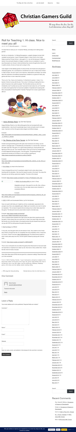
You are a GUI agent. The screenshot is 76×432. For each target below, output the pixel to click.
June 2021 (55, 229)
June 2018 (55, 320)
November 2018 (56, 307)
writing (31, 265)
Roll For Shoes (7, 227)
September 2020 (56, 251)
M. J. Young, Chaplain (61, 414)
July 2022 (54, 196)
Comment (4, 308)
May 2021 (54, 231)
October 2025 (55, 98)
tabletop (18, 265)
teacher (22, 265)
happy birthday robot (36, 261)
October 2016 (55, 370)
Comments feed (56, 58)
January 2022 (55, 211)
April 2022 (55, 204)
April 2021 (55, 234)
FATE (4, 200)
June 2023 (55, 168)
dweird (9, 261)
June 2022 (55, 199)
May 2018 (54, 322)
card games (34, 260)
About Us (50, 3)
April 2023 (55, 173)
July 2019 (54, 287)
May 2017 (54, 352)
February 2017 (56, 360)
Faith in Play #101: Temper (67, 412)
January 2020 (55, 272)
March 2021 (55, 236)
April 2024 (55, 143)
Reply (5, 292)
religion (19, 263)
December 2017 (56, 335)
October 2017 (55, 340)
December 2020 (56, 244)
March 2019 (55, 297)
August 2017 (55, 345)
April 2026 (55, 83)
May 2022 (54, 201)
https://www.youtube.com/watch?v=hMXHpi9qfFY (20, 242)
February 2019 (56, 299)
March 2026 (55, 85)
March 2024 (55, 146)
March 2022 (55, 206)
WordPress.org (56, 60)
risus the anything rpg (26, 263)
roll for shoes (8, 265)
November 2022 (56, 186)
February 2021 (56, 239)
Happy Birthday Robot (10, 122)
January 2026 (55, 90)
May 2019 (54, 292)
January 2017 (55, 362)
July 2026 (54, 75)
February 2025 (56, 118)
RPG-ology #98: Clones (65, 419)
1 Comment (23, 46)
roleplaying (34, 263)
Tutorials (17, 260)
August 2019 (55, 284)
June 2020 (55, 259)
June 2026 (55, 78)
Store (58, 3)
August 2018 (55, 315)
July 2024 (54, 136)
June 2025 (55, 108)
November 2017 (56, 337)
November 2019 (56, 277)
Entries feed (55, 55)
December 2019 (56, 274)
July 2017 (54, 347)
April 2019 (55, 294)
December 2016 (56, 365)
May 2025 (54, 110)
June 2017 (55, 350)
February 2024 (56, 148)
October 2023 (55, 158)
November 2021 (56, 216)
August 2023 (55, 163)
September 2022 (56, 191)
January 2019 (55, 302)
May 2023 (54, 171)
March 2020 (55, 267)
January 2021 (55, 241)
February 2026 (56, 88)
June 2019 (55, 289)
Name (4, 327)
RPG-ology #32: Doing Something (10, 271)
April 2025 (55, 113)
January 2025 (55, 120)
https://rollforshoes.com (23, 234)
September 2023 (56, 161)
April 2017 (55, 355)
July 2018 (54, 317)
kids (16, 263)
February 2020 (56, 269)
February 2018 (56, 330)
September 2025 (56, 100)
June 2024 (55, 138)
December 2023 (56, 153)
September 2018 (56, 312)
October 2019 (55, 279)
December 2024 (56, 123)
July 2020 (54, 257)
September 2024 (56, 130)
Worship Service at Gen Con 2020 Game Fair (34, 271)
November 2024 (56, 125)
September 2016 (56, 372)
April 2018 (55, 325)
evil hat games (15, 261)
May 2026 (54, 80)
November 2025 (56, 95)
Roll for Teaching (11, 260)
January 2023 (55, 181)
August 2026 (55, 72)
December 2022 (56, 183)
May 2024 (54, 141)
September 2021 (56, 221)
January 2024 (55, 151)
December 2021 (56, 214)
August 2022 (55, 193)
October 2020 (55, 249)
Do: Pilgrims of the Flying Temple (14, 140)
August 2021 (55, 224)
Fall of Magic (6, 166)
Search (54, 40)
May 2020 (54, 262)
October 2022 (55, 188)
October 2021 (55, 219)
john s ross (11, 263)
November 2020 (56, 246)
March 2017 (55, 357)
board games (27, 260)
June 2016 (55, 380)
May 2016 (54, 383)
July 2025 (54, 105)
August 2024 (55, 133)
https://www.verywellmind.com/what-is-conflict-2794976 (16, 155)
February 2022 (56, 209)
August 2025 (55, 103)
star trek (14, 265)
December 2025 (56, 93)
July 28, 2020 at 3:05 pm (15, 285)
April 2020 (55, 264)
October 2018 (55, 309)
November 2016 (56, 367)
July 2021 (54, 226)
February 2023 (56, 178)
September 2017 (56, 342)
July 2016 (54, 378)
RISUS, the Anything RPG (23, 181)
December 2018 (56, 304)
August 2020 (55, 254)
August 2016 (55, 375)
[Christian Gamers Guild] (38, 27)
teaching (27, 265)
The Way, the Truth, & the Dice (25, 3)
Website (4, 341)
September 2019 (56, 282)
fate (26, 261)
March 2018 (55, 327)
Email (3, 334)
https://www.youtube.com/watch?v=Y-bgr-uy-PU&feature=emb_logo (24, 178)
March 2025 (55, 115)
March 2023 (55, 176)
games (29, 261)
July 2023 (54, 166)
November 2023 (56, 156)
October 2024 (55, 128)
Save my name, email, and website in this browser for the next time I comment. (22, 350)
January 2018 (55, 332)
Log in (53, 53)
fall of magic (22, 261)
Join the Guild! (40, 3)
